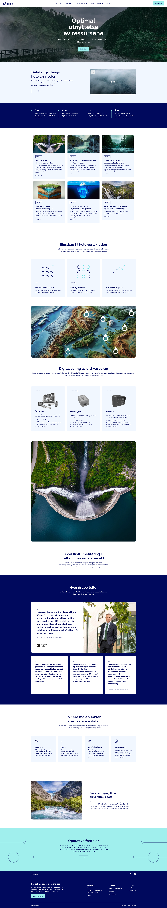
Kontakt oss (132, 890)
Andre (89, 895)
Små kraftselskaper (92, 888)
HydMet (92, 3)
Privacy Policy (123, 905)
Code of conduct (132, 905)
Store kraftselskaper (92, 892)
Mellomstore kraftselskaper (94, 890)
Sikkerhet (69, 3)
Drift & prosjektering (81, 3)
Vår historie (132, 888)
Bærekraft (100, 3)
